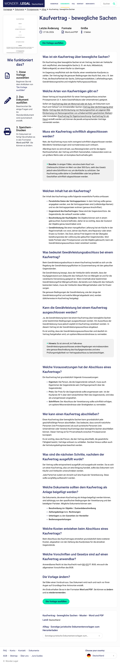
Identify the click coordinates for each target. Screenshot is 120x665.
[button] (99, 636)
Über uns (24, 656)
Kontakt (80, 4)
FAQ (73, 4)
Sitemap (14, 656)
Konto (12, 650)
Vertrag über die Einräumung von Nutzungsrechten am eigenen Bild (79, 110)
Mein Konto (90, 4)
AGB (5, 656)
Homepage (54, 4)
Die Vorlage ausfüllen (52, 43)
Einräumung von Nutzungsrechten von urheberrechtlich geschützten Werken (77, 113)
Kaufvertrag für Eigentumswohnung (74, 116)
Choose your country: (95, 650)
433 (87, 564)
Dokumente (65, 4)
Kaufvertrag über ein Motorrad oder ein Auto (72, 104)
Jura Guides (37, 656)
